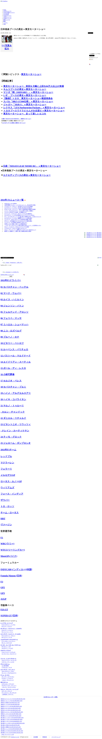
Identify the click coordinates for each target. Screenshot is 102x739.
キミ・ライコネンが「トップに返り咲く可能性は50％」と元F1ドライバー (22, 216)
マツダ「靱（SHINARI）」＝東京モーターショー (28, 92)
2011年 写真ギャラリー (9, 12)
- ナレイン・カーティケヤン (15, 430)
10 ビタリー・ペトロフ (12, 343)
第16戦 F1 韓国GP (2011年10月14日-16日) (11, 727)
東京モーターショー (31, 74)
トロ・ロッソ (7, 506)
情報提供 (44, 737)
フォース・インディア (12, 494)
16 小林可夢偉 (7, 374)
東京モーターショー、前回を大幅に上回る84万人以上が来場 (33, 86)
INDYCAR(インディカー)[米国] (16, 569)
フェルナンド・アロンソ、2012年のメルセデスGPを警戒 (18, 206)
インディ (5, 22)
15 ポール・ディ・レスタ (13, 368)
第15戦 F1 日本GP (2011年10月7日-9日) (10, 725)
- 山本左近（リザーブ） (8, 694)
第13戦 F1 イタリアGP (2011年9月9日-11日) (11, 721)
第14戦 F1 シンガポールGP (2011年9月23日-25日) (13, 723)
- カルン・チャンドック (13, 412)
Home (4, 9)
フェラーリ (6, 469)
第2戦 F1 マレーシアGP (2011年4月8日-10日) (11, 700)
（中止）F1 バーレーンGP (7, 734)
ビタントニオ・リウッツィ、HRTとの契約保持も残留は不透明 (20, 209)
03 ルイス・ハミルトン (12, 299)
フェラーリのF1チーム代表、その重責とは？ (15, 212)
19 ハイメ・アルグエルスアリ (16, 393)
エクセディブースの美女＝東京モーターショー (14, 122)
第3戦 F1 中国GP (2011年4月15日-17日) (10, 702)
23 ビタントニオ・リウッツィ (16, 424)
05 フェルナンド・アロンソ (14, 312)
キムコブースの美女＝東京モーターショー (24, 89)
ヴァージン (6, 524)
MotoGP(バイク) (9, 556)
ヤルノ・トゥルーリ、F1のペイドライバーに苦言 (16, 226)
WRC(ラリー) (7, 543)
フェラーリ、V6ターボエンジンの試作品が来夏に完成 (17, 219)
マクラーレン (7, 462)
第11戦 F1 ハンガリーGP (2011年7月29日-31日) (12, 717)
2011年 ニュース (7, 11)
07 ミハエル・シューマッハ (14, 324)
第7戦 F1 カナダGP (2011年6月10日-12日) (11, 710)
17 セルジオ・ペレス (11, 380)
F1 (2, 537)
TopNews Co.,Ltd (15, 737)
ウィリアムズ (7, 487)
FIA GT (4, 609)
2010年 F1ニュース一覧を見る (93, 235)
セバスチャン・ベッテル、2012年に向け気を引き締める (18, 208)
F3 (2, 581)
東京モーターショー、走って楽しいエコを (24, 113)
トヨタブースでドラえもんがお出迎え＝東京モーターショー (34, 110)
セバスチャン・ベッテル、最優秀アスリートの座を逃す (18, 218)
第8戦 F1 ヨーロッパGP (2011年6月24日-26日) (12, 712)
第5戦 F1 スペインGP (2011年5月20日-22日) (11, 706)
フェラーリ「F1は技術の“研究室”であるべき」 (16, 222)
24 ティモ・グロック (11, 436)
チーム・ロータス (10, 512)
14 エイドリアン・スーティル (16, 362)
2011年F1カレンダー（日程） (51, 697)
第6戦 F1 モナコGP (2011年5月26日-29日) (11, 708)
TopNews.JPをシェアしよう (7, 274)
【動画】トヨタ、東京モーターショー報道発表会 (28, 98)
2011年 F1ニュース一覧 (12, 200)
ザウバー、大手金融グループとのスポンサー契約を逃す (18, 221)
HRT (3, 518)
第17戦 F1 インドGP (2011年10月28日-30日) (11, 728)
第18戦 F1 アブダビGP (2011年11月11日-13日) (12, 730)
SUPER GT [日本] (9, 615)
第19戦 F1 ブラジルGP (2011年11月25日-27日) (12, 732)
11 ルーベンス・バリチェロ (14, 349)
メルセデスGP (8, 475)
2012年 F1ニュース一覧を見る (93, 237)
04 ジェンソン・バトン (12, 305)
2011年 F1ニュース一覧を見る (93, 232)
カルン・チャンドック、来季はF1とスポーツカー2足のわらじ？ (20, 229)
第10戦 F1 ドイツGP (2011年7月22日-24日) (11, 715)
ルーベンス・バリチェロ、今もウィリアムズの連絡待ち (18, 213)
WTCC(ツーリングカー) (13, 550)
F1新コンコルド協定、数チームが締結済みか (15, 224)
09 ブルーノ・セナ (10, 337)
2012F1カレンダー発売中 (10, 203)
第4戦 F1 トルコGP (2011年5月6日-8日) (10, 704)
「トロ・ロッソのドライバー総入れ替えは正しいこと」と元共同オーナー (22, 225)
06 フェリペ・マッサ (11, 318)
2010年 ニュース (7, 18)
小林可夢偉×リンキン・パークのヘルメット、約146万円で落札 (20, 205)
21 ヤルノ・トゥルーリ (12, 405)
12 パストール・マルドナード (16, 355)
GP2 (3, 587)
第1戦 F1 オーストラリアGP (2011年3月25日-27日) (13, 698)
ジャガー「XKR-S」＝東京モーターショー (24, 104)
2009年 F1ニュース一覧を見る (93, 234)
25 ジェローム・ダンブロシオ (16, 443)
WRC (4, 24)
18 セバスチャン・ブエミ (13, 387)
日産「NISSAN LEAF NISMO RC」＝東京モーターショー (16, 118)
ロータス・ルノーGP (11, 481)
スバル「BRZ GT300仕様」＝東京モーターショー (28, 101)
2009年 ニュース (7, 17)
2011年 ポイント (7, 15)
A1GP (3, 599)
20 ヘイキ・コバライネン (13, 399)
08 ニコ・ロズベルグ (11, 330)
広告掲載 (35, 737)
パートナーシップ (56, 737)
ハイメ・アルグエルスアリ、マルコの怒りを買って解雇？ (18, 210)
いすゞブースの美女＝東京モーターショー (24, 95)
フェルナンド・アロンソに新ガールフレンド (15, 228)
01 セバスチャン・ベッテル (14, 287)
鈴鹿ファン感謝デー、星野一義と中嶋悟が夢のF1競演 (17, 231)
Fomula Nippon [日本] (11, 575)
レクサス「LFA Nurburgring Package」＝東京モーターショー (34, 107)
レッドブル (6, 456)
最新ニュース (6, 19)
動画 (4, 21)
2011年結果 (6, 14)
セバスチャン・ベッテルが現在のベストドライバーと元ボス (19, 215)
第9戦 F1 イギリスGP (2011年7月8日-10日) (11, 713)
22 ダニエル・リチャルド (13, 418)
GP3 (3, 593)
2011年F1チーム (8, 449)
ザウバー (5, 500)
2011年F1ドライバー (11, 280)
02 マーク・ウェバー (11, 293)
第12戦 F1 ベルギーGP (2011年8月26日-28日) (11, 719)
